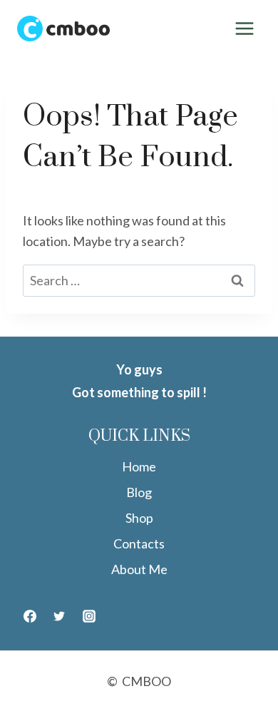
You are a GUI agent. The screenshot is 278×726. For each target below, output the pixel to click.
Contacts (139, 543)
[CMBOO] (63, 28)
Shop (139, 518)
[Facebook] (30, 616)
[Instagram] (89, 616)
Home (139, 466)
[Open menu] (244, 28)
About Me (139, 569)
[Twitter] (59, 616)
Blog (139, 492)
